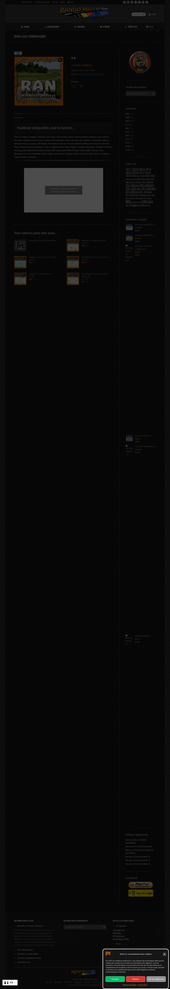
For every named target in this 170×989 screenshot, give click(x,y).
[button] (164, 954)
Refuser (135, 979)
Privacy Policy (142, 985)
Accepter (115, 979)
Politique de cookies (130, 985)
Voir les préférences (156, 979)
